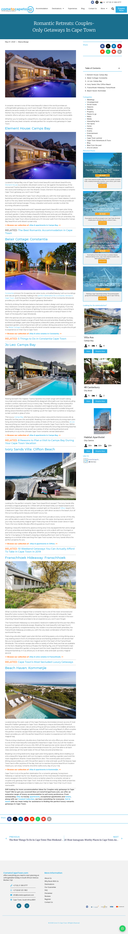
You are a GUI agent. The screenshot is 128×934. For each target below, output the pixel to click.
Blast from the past (94, 145)
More (103, 8)
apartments (35, 797)
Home (89, 126)
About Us (48, 878)
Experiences (72, 8)
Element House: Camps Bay (27, 128)
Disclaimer (48, 893)
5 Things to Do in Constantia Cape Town (42, 338)
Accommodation (42, 8)
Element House (11, 185)
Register (48, 899)
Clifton (63, 508)
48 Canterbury (92, 387)
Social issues (92, 104)
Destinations (57, 8)
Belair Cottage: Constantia (26, 239)
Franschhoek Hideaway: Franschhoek (35, 558)
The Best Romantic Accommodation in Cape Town (38, 232)
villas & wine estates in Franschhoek (44, 657)
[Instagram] (96, 2)
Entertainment (92, 133)
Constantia (9, 293)
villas (18, 797)
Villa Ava (89, 337)
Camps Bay (18, 417)
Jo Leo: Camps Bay (20, 345)
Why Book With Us (52, 881)
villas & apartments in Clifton (42, 544)
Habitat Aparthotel (94, 437)
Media (89, 119)
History (89, 128)
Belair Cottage (14, 327)
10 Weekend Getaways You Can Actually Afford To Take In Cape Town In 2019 (39, 550)
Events (89, 131)
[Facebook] (92, 2)
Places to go (91, 114)
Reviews (90, 109)
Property (90, 112)
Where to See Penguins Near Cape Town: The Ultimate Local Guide (102, 209)
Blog (83, 8)
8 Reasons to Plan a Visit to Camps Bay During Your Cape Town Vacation (39, 442)
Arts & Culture (92, 148)
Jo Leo (72, 422)
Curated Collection (26, 799)
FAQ (46, 890)
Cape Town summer (94, 138)
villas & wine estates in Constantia (44, 334)
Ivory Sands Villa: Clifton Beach (30, 449)
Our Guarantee (50, 887)
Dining (89, 136)
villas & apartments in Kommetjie (43, 770)
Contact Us (93, 8)
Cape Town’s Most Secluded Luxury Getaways (45, 662)
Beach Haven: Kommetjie (25, 668)
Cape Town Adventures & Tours (99, 140)
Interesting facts (93, 121)
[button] (102, 46)
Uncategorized (92, 102)
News (89, 116)
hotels (68, 797)
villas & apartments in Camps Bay (43, 225)
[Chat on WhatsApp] (122, 928)
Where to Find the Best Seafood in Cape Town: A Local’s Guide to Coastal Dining (102, 246)
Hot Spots (91, 124)
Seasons (90, 107)
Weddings (90, 100)
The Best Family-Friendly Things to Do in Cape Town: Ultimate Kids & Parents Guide (102, 285)
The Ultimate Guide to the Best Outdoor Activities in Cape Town (102, 171)
